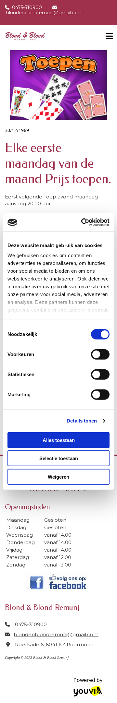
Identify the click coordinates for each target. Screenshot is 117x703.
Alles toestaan (59, 440)
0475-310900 (27, 7)
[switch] (100, 354)
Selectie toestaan (58, 458)
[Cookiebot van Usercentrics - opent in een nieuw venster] (83, 222)
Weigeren (58, 476)
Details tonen (82, 420)
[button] (107, 34)
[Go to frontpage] (49, 36)
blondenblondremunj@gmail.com (44, 13)
